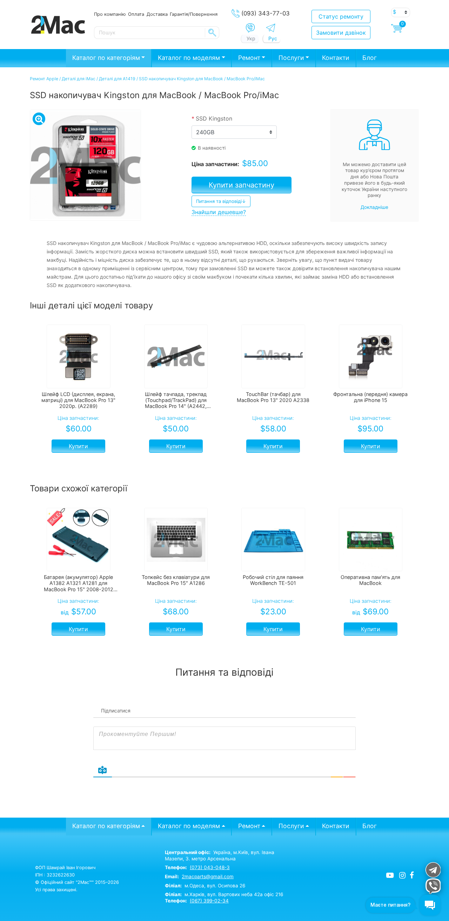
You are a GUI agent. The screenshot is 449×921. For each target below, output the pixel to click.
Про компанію (110, 14)
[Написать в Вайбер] (250, 28)
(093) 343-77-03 (265, 13)
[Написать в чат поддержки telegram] (433, 870)
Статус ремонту (341, 16)
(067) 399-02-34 (209, 900)
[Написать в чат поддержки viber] (433, 886)
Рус (272, 38)
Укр (251, 38)
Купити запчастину (241, 185)
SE (212, 32)
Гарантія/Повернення (193, 14)
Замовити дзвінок (341, 32)
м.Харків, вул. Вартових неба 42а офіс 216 (224, 894)
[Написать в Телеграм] (270, 27)
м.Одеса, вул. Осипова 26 (205, 885)
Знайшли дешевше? (219, 212)
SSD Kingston (212, 118)
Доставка (157, 14)
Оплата (136, 14)
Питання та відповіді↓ (221, 201)
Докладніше (374, 207)
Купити (78, 446)
